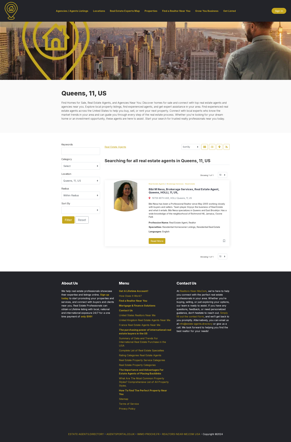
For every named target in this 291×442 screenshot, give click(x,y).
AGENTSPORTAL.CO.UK (120, 434)
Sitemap (123, 398)
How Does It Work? (130, 295)
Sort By (65, 203)
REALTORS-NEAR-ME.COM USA (181, 434)
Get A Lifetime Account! (133, 291)
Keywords (67, 144)
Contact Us (126, 310)
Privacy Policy (127, 408)
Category (66, 159)
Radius (65, 188)
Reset (82, 220)
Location (66, 173)
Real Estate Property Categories (137, 365)
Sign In (279, 10)
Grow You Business (206, 10)
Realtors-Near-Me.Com (193, 291)
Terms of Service (129, 403)
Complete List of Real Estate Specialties (141, 350)
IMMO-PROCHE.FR (148, 434)
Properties (151, 10)
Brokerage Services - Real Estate (181, 184)
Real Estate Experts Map (125, 10)
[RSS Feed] (227, 147)
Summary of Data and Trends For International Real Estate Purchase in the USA (142, 342)
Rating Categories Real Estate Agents (140, 355)
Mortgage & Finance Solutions (137, 305)
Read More (157, 241)
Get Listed (229, 10)
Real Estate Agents (115, 146)
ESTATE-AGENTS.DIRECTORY (86, 434)
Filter (68, 220)
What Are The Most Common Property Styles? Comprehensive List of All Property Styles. (144, 382)
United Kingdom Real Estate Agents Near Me (144, 320)
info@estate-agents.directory (195, 323)
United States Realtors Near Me (137, 315)
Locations (99, 10)
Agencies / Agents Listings (72, 10)
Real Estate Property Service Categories (142, 360)
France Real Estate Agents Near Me (139, 324)
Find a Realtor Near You (176, 10)
